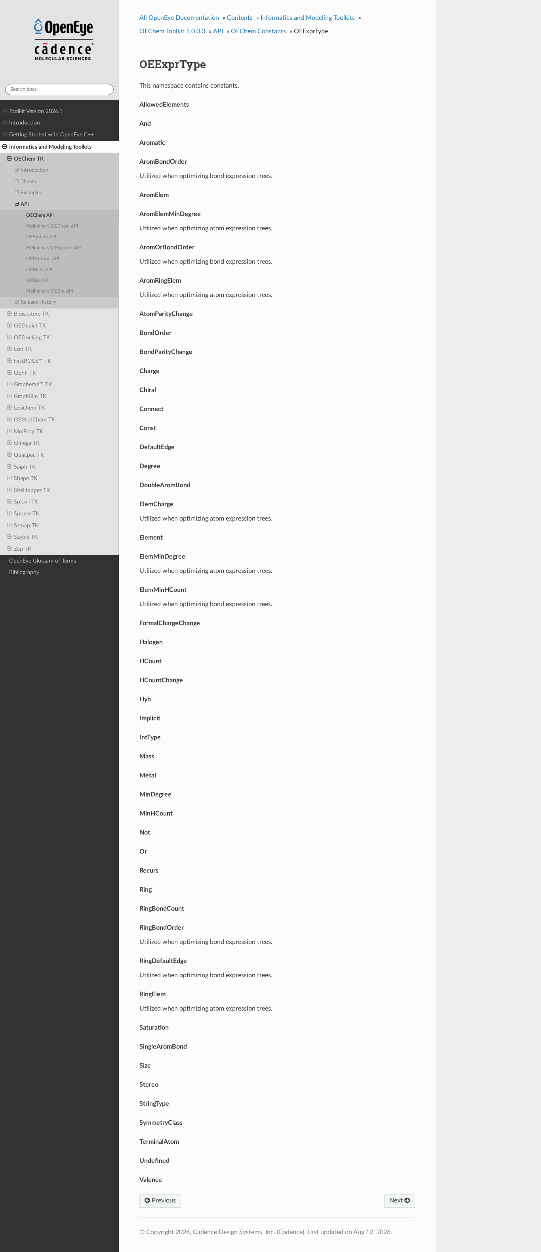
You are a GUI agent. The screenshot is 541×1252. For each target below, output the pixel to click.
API (25, 204)
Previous (163, 1200)
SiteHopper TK (32, 490)
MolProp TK (28, 432)
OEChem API (40, 215)
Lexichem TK (29, 408)
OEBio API (37, 280)
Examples (31, 192)
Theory (29, 181)
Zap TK (22, 549)
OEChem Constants (258, 31)
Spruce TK (26, 514)
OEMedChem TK (34, 420)
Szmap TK (26, 525)
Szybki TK (26, 537)
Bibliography (24, 572)
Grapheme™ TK (33, 384)
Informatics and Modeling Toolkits (50, 147)
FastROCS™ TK (32, 361)
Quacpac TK (29, 455)
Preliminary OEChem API (52, 226)
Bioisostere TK (31, 314)
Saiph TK (25, 467)
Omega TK (27, 443)
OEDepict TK (30, 326)
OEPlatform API (42, 259)
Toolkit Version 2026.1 (36, 111)
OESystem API (41, 237)
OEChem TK (29, 159)
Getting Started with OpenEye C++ (51, 135)
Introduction (24, 123)
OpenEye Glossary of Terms (42, 561)
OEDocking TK (32, 338)
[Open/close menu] (4, 111)
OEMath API (39, 270)
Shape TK (25, 478)
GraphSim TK (30, 396)
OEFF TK (25, 373)
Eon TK (23, 349)
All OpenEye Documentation (179, 18)
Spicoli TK (26, 502)
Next (396, 1200)
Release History (38, 302)
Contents (240, 18)
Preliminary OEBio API (49, 291)
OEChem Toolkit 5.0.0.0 (172, 31)
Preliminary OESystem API (53, 248)
